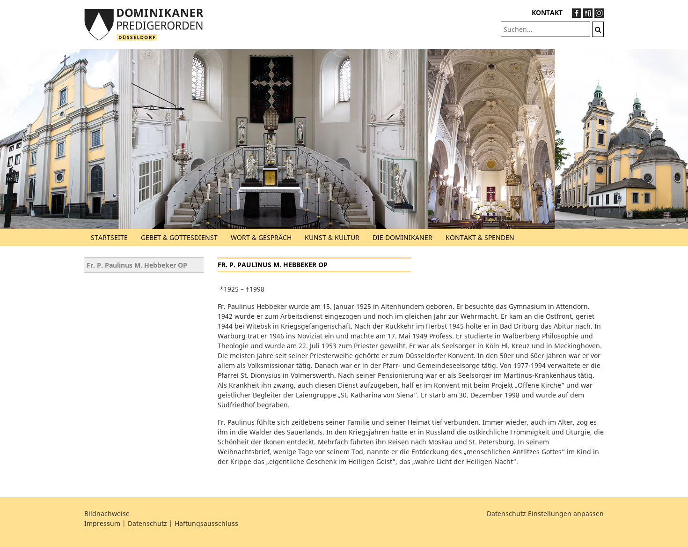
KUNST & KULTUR (332, 237)
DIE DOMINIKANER (402, 237)
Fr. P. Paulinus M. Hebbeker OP (137, 265)
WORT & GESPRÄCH (261, 237)
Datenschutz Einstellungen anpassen (545, 513)
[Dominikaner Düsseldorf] (144, 23)
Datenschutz (147, 523)
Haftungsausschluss (206, 523)
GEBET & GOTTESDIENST (179, 237)
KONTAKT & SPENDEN (480, 237)
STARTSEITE (109, 237)
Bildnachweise (107, 513)
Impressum (102, 523)
